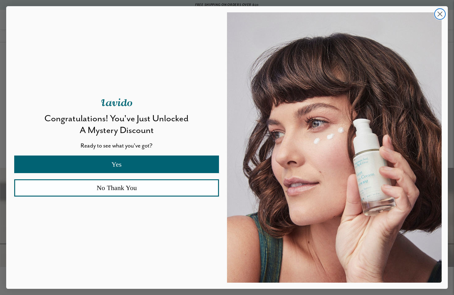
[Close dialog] (440, 14)
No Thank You (117, 188)
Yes (116, 164)
